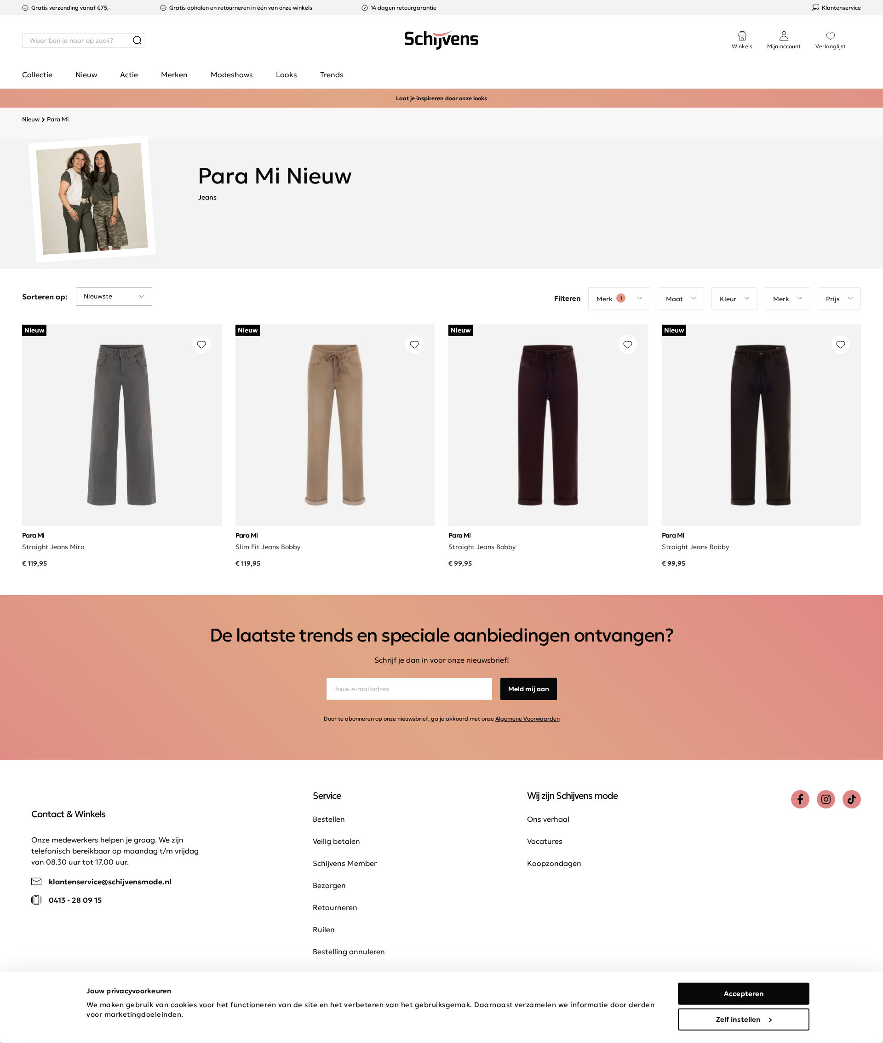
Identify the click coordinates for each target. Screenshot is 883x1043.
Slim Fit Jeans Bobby (267, 547)
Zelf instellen (738, 1018)
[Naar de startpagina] (441, 40)
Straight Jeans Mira (53, 547)
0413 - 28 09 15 (75, 900)
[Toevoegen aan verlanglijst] (201, 344)
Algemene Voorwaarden (527, 718)
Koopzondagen (554, 863)
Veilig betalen (336, 841)
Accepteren (744, 993)
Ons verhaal (548, 819)
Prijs (833, 299)
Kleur (728, 299)
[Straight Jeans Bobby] (548, 425)
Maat (674, 299)
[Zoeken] (137, 40)
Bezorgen (329, 885)
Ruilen (324, 929)
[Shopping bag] (860, 31)
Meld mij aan (528, 689)
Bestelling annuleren (349, 951)
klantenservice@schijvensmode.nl (110, 881)
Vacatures (544, 841)
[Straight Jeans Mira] (122, 425)
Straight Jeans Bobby (482, 547)
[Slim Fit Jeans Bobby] (335, 425)
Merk (609, 299)
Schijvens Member (345, 863)
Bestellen (329, 819)
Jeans (207, 197)
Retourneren (335, 907)
